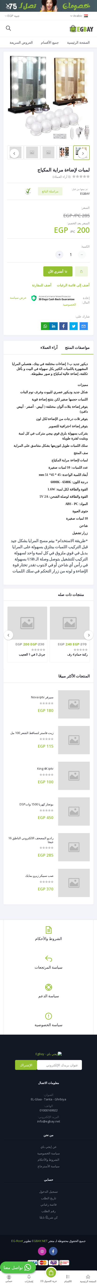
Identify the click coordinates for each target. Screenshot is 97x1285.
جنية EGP (14, 16)
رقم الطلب (48, 1211)
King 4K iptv (45, 769)
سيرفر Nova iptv (42, 697)
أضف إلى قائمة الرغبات (73, 285)
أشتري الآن (56, 271)
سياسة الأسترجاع (49, 1166)
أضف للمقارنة (41, 285)
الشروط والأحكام (48, 1159)
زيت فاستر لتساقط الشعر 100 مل (31, 733)
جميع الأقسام (50, 42)
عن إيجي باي (48, 1147)
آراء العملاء (48, 347)
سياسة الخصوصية (48, 1153)
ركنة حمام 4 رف (77, 654)
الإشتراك (26, 1065)
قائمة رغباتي (48, 1204)
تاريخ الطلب (48, 1198)
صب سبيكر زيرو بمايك (39, 876)
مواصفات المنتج (77, 347)
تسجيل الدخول (48, 1191)
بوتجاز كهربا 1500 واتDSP (36, 804)
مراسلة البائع (50, 191)
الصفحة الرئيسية (78, 42)
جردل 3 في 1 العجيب (32, 654)
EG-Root (17, 1241)
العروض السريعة (21, 42)
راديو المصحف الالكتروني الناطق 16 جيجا (30, 840)
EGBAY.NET (40, 1241)
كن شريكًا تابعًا (49, 1217)
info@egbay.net (48, 1121)
